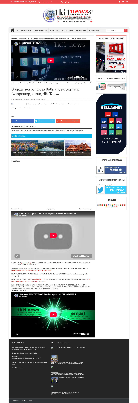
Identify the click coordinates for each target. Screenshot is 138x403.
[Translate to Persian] (120, 205)
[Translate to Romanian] (106, 207)
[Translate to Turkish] (102, 205)
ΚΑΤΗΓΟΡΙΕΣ (54, 30)
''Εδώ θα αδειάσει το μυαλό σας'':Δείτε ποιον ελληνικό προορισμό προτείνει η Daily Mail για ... (68, 374)
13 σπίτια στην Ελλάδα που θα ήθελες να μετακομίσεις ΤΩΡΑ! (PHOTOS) (65, 393)
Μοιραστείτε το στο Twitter (46, 121)
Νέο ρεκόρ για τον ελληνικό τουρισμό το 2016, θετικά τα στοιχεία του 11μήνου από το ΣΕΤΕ (67, 363)
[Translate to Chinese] (106, 205)
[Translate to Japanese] (118, 205)
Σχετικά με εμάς (43, 2)
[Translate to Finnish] (110, 205)
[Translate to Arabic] (104, 205)
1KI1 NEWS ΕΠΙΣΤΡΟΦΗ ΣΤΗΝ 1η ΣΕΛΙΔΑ (23, 2)
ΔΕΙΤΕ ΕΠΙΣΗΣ (81, 30)
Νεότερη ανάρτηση (16, 209)
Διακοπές (27, 99)
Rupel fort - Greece (18, 368)
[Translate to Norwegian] (122, 205)
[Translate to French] (98, 205)
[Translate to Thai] (114, 207)
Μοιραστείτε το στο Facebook (24, 121)
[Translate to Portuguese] (124, 205)
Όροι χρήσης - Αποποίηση (69, 2)
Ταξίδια (38, 99)
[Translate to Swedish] (112, 207)
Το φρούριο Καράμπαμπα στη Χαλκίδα (24, 353)
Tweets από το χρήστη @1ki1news (106, 185)
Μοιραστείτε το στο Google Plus (70, 121)
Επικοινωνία (55, 2)
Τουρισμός (43, 99)
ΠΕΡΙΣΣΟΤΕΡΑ (67, 30)
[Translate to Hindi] (112, 205)
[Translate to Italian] (116, 205)
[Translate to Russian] (108, 207)
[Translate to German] (100, 205)
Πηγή (12, 116)
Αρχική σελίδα (51, 209)
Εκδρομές (33, 99)
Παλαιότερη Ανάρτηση (85, 209)
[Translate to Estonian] (108, 205)
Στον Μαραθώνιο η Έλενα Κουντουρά (71, 377)
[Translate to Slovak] (110, 207)
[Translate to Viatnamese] (116, 207)
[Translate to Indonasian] (114, 205)
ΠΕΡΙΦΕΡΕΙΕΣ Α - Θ (24, 30)
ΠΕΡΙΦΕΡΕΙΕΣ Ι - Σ (40, 30)
